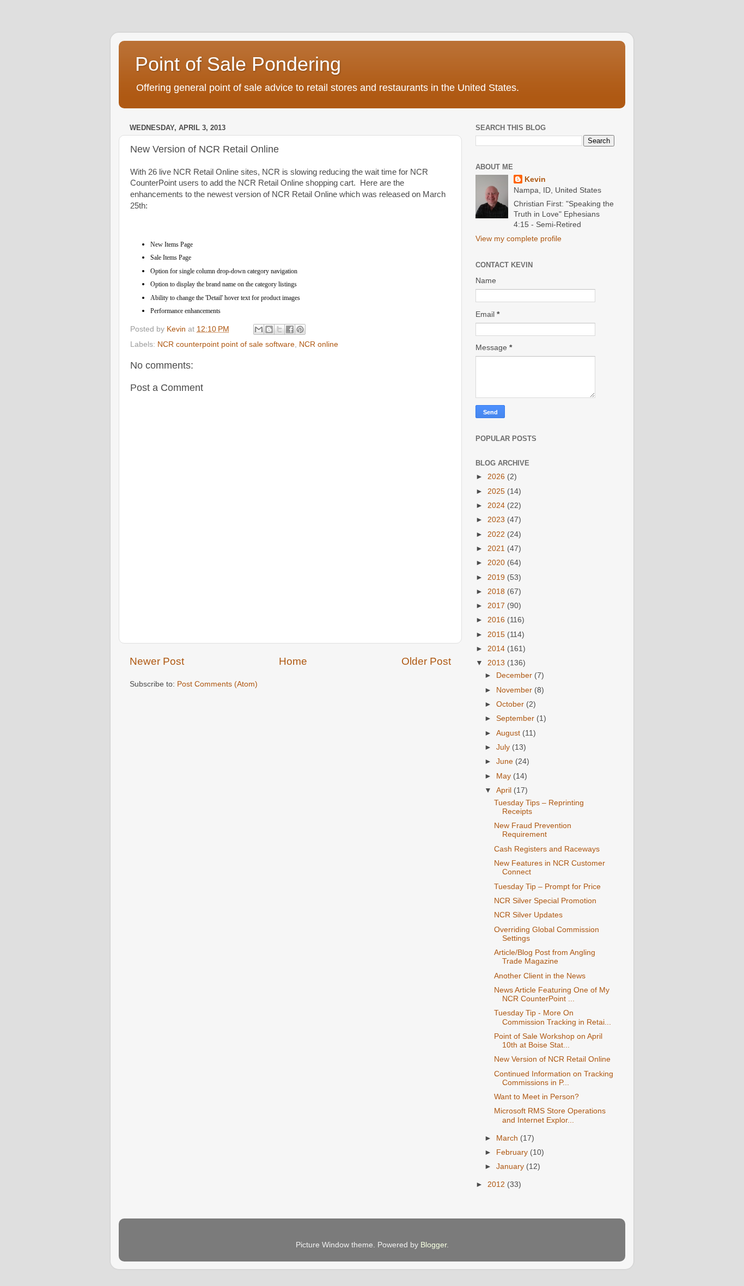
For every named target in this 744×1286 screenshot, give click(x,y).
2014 (497, 649)
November (515, 690)
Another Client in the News (540, 976)
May (504, 776)
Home (293, 661)
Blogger (433, 1245)
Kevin (535, 179)
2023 (497, 520)
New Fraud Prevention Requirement (532, 830)
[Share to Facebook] (289, 329)
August (509, 733)
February (513, 1152)
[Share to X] (279, 329)
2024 (497, 505)
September (516, 718)
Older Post (426, 661)
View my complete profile (518, 239)
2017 (497, 606)
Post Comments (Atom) (217, 684)
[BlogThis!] (269, 329)
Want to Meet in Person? (536, 1097)
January (511, 1166)
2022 (497, 534)
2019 (497, 577)
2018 (497, 591)
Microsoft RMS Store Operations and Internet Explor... (550, 1115)
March (508, 1138)
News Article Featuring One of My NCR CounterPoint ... (551, 994)
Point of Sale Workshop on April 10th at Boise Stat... (548, 1040)
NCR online (318, 344)
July (504, 747)
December (515, 675)
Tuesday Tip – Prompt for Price (547, 887)
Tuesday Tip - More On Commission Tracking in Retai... (552, 1017)
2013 (497, 663)
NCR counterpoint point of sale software (226, 344)
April (505, 790)
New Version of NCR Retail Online (552, 1059)
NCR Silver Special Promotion (545, 901)
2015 (497, 634)
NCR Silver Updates (528, 915)
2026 (497, 477)
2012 (497, 1184)
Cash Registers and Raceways (547, 849)
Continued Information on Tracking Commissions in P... (553, 1078)
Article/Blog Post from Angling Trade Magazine (544, 956)
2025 (497, 491)
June (505, 761)
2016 (497, 620)
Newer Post (157, 661)
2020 (497, 563)
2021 (497, 548)
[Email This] (258, 329)
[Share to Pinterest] (300, 329)
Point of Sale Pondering (238, 64)
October (511, 704)
